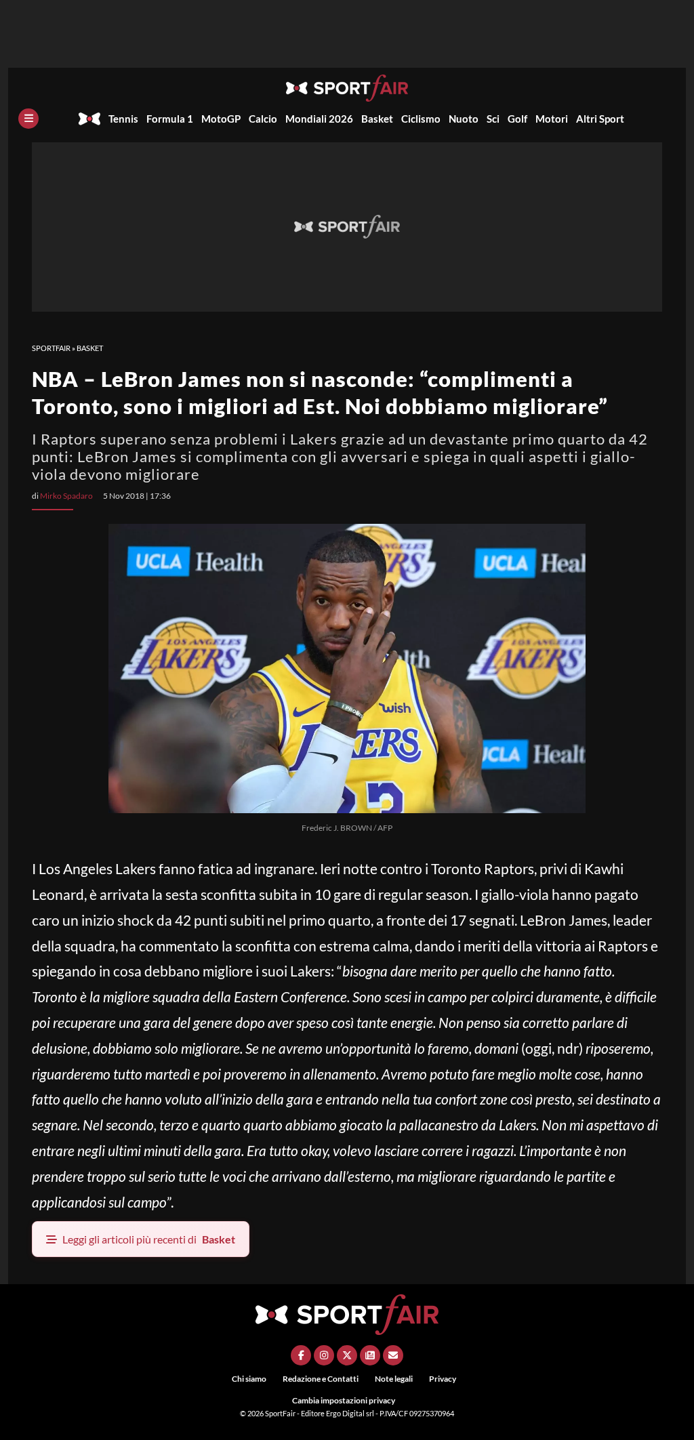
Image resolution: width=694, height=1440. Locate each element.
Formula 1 (169, 118)
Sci (493, 118)
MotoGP (221, 118)
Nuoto (463, 118)
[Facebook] (301, 1355)
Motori (551, 118)
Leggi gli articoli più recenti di (148, 1239)
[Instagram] (324, 1355)
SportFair (51, 348)
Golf (517, 118)
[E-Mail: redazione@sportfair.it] (393, 1355)
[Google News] (370, 1355)
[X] (347, 1355)
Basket (377, 118)
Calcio (263, 118)
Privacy (442, 1379)
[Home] (89, 118)
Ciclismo (421, 118)
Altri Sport (600, 118)
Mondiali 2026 (319, 118)
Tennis (123, 118)
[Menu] (28, 118)
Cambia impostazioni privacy (343, 1400)
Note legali (394, 1379)
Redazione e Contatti (321, 1379)
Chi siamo (249, 1379)
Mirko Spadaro (66, 496)
